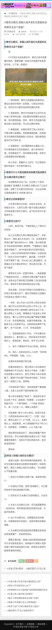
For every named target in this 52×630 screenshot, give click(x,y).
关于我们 (20, 624)
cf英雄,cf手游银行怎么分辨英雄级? (22, 602)
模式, (21, 560)
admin (24, 31)
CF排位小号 (33, 626)
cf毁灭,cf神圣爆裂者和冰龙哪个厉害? (23, 598)
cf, (36, 560)
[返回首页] (5, 13)
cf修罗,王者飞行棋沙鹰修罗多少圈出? (23, 606)
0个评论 (35, 34)
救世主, (29, 560)
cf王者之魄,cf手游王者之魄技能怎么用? (24, 581)
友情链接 (30, 624)
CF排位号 (13, 13)
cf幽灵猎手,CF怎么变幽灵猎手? (20, 610)
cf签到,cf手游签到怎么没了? (19, 585)
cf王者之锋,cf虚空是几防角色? (20, 593)
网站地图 (41, 624)
